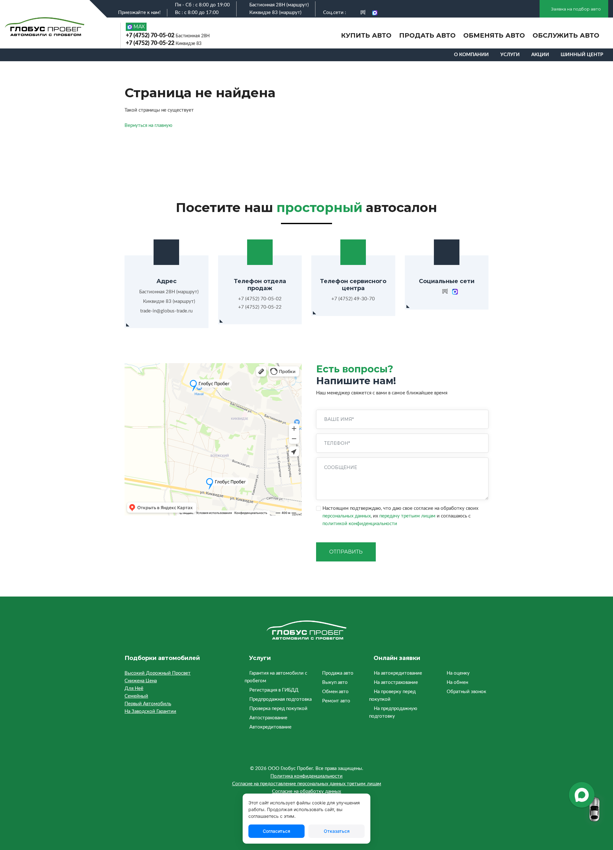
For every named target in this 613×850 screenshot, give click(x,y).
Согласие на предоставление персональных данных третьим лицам (306, 783)
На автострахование (396, 682)
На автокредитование (398, 673)
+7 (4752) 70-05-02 (168, 36)
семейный (136, 696)
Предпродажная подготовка (280, 699)
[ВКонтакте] (351, 12)
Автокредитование (270, 727)
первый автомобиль (148, 703)
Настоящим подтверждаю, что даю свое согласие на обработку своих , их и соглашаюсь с (400, 516)
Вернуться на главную (148, 125)
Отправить (346, 552)
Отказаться (337, 831)
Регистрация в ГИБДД (274, 690)
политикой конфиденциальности (359, 523)
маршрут (297, 5)
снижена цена (141, 680)
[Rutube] (363, 12)
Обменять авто (494, 35)
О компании (471, 54)
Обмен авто (335, 691)
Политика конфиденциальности (306, 776)
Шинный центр (582, 54)
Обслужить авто (566, 35)
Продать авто (427, 35)
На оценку (458, 673)
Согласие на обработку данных (306, 791)
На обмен (457, 682)
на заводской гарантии (150, 711)
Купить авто (366, 35)
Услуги (510, 54)
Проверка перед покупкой (278, 708)
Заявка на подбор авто (575, 8)
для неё (134, 688)
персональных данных (346, 516)
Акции (540, 54)
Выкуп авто (335, 682)
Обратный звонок (466, 691)
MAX (138, 27)
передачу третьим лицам (407, 516)
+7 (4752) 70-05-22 (163, 43)
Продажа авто (337, 673)
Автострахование (268, 717)
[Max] (375, 12)
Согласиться (276, 831)
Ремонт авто (336, 701)
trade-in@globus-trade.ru (166, 311)
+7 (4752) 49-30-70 (353, 299)
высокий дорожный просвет (158, 673)
